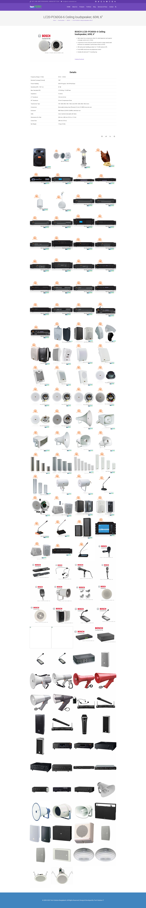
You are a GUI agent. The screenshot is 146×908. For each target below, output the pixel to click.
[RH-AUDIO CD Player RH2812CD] (105, 180)
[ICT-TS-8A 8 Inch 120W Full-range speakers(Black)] (40, 724)
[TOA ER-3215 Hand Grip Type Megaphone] (62, 681)
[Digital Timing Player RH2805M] (62, 180)
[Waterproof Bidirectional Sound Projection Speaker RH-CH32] (62, 485)
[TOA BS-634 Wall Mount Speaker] (40, 855)
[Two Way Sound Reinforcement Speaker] (40, 354)
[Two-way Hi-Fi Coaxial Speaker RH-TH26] (105, 398)
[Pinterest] (112, 1)
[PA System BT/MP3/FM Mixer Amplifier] (62, 310)
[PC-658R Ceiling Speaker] (40, 877)
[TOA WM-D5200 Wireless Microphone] (84, 724)
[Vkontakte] (115, 1)
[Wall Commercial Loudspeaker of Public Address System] (84, 376)
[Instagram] (109, 1)
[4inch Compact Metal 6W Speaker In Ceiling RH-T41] (40, 419)
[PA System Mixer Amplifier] (84, 310)
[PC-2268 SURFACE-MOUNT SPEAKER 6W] (105, 855)
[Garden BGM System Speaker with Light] (84, 158)
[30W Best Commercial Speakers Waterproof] (40, 441)
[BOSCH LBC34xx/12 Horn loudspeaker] (84, 594)
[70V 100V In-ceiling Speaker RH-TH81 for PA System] (40, 398)
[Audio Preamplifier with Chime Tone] (40, 245)
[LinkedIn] (104, 1)
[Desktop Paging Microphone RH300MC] (105, 485)
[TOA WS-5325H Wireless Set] (84, 703)
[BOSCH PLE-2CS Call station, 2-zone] (105, 615)
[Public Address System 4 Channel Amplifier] (105, 245)
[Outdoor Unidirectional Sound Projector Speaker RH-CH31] (84, 485)
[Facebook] (95, 1)
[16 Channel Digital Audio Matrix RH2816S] (84, 223)
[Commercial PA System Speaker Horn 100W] (84, 419)
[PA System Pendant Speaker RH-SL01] (40, 201)
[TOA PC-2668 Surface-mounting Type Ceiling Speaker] (84, 855)
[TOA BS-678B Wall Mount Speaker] (62, 833)
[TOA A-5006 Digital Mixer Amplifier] (40, 790)
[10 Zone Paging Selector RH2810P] (62, 223)
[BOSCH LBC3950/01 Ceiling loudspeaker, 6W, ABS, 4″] (40, 615)
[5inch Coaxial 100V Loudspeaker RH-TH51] (84, 398)
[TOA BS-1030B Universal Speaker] (40, 833)
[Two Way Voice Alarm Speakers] (84, 332)
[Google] (101, 1)
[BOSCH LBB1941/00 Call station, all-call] (62, 659)
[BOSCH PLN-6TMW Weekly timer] (84, 637)
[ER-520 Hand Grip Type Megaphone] (40, 703)
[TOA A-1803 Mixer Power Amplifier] (40, 768)
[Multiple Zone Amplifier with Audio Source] (62, 289)
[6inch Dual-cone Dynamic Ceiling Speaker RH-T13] (62, 419)
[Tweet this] (106, 136)
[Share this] (102, 136)
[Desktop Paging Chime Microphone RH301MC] (40, 528)
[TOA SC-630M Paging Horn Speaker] (105, 790)
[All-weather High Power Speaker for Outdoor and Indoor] (62, 463)
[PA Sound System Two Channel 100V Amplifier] (40, 267)
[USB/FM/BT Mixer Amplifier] (105, 289)
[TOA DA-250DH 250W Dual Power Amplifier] (84, 768)
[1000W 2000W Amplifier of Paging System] (62, 267)
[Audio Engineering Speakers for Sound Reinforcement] (62, 332)
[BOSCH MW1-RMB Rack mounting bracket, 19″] (40, 572)
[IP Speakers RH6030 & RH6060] (84, 528)
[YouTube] (106, 1)
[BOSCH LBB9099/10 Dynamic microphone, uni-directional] (105, 572)
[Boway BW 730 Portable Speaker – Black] (40, 158)
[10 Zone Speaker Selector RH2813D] (105, 201)
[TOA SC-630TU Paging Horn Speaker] (84, 812)
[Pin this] (114, 136)
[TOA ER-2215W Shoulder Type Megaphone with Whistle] (40, 681)
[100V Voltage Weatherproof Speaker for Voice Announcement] (105, 463)
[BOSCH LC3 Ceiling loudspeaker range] (105, 594)
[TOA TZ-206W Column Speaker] (105, 659)
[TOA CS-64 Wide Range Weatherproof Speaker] (62, 812)
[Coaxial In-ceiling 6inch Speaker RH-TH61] (62, 398)
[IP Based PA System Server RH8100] (105, 528)
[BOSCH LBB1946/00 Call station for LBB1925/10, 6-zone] (40, 659)
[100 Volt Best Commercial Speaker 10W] (62, 354)
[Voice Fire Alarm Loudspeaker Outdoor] (62, 441)
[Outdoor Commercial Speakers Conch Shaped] (105, 158)
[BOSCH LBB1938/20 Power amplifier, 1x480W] (105, 637)
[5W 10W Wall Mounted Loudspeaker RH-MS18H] (40, 376)
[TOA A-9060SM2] (84, 746)
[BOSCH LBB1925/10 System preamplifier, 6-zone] (84, 659)
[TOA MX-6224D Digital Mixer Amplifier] (62, 790)
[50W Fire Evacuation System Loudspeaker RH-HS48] (105, 419)
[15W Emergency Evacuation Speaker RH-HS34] (105, 441)
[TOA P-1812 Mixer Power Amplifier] (105, 746)
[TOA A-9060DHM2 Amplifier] (62, 746)
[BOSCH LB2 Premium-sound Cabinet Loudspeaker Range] (62, 615)
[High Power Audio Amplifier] (62, 245)
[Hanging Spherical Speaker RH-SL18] (62, 201)
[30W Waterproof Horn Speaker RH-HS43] (84, 441)
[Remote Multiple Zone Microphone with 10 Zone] (62, 528)
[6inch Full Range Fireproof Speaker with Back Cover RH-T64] (105, 376)
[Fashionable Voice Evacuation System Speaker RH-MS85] (105, 332)
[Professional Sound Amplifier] (40, 180)
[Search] (115, 6)
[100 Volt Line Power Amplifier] (84, 245)
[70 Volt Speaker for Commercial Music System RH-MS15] (105, 354)
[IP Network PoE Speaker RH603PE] (62, 158)
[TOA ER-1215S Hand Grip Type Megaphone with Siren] (84, 681)
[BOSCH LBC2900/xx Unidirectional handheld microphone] (84, 572)
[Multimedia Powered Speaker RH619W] (84, 506)
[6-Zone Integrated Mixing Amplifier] (40, 289)
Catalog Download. (79, 59)
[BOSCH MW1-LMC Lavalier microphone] (105, 550)
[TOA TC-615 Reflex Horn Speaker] (40, 812)
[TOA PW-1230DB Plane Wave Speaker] (105, 812)
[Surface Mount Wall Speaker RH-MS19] (84, 354)
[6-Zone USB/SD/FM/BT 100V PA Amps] (105, 267)
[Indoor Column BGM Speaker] (40, 485)
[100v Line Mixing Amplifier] (40, 310)
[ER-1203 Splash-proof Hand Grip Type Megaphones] (62, 703)
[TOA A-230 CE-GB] (62, 768)
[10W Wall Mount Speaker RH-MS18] (62, 376)
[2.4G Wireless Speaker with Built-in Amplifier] (62, 506)
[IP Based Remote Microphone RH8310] (84, 550)
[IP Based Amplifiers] (62, 550)
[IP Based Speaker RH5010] (40, 550)
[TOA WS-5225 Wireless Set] (62, 724)
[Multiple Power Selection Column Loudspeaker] (84, 463)
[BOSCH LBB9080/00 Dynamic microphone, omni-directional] (40, 594)
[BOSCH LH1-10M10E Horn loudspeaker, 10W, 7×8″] (62, 594)
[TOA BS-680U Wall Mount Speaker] (62, 855)
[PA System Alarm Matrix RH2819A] (84, 201)
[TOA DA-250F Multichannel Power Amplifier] (105, 768)
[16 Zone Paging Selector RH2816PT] (40, 223)
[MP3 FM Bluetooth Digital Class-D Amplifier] (40, 332)
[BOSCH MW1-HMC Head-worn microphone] (62, 572)
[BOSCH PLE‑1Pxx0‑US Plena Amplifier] (40, 637)
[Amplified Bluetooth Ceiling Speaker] (40, 506)
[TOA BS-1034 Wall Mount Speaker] (105, 833)
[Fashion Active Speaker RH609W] (105, 506)
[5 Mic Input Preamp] (105, 223)
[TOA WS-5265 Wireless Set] (105, 703)
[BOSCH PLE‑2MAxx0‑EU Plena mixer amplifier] (62, 637)
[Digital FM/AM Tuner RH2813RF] (84, 180)
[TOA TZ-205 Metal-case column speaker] (105, 724)
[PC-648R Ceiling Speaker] (62, 877)
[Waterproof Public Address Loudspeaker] (40, 463)
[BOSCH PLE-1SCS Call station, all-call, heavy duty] (84, 615)
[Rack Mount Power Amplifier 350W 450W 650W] (84, 267)
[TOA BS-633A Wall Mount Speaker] (84, 833)
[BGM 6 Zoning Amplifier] (84, 289)
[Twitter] (98, 1)
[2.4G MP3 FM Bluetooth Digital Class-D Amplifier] (105, 310)
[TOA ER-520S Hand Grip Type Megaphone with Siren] (105, 681)
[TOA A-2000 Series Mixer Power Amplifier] (84, 790)
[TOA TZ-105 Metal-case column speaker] (40, 746)
